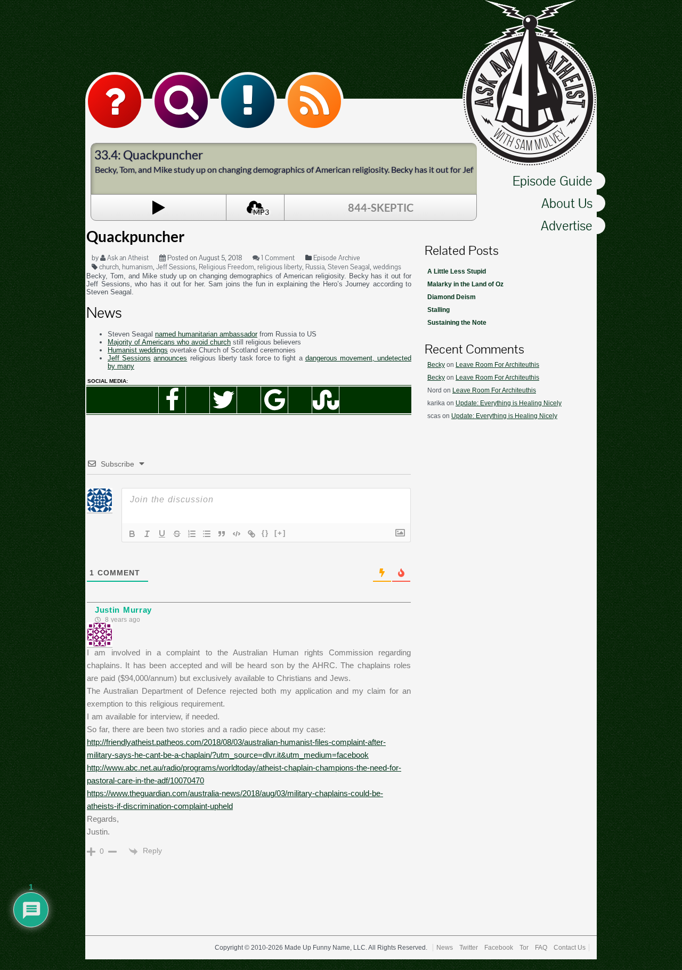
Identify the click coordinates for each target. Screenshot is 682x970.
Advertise (566, 225)
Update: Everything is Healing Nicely (509, 403)
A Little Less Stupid (456, 271)
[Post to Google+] (274, 400)
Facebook (498, 947)
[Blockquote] (221, 533)
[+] (280, 533)
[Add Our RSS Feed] (314, 101)
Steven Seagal (349, 266)
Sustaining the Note (456, 322)
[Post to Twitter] (223, 400)
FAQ (541, 947)
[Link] (251, 533)
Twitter (468, 947)
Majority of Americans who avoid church (169, 342)
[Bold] (132, 533)
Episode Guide (552, 180)
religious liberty (279, 266)
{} (265, 533)
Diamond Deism (451, 297)
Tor (524, 947)
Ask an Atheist (127, 257)
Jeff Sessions (176, 266)
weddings (387, 266)
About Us (566, 203)
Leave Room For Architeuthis (497, 364)
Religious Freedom (226, 266)
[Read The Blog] (247, 101)
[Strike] (176, 533)
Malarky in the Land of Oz (465, 284)
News (444, 947)
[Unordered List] (206, 533)
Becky (436, 364)
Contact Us (570, 947)
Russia (314, 266)
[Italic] (147, 533)
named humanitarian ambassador (206, 334)
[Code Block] (236, 533)
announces (170, 358)
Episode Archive (336, 257)
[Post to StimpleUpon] (325, 400)
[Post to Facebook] (172, 400)
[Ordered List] (191, 533)
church (109, 266)
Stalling (438, 310)
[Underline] (162, 533)
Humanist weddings (138, 350)
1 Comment (277, 257)
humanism (137, 266)
